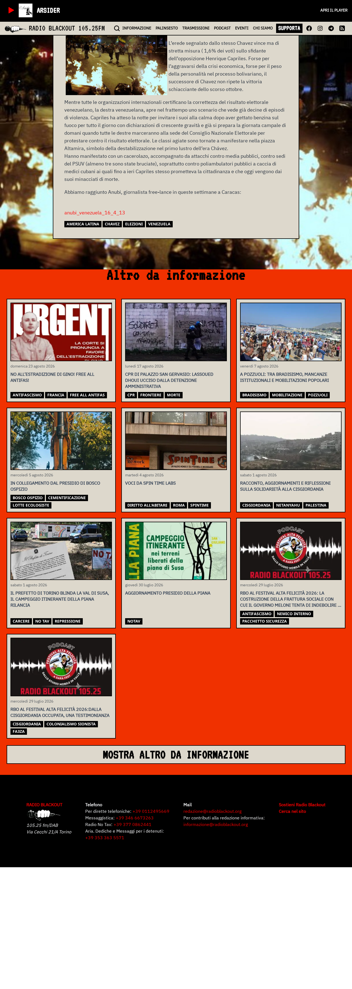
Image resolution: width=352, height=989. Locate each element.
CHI (263, 28)
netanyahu (288, 505)
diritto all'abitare (147, 505)
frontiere (150, 394)
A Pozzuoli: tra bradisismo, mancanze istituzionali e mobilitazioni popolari (284, 377)
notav (133, 621)
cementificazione (67, 497)
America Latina (83, 223)
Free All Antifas (87, 394)
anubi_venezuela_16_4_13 (94, 212)
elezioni (134, 223)
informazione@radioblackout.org (215, 824)
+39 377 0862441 (133, 824)
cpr (131, 394)
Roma (179, 505)
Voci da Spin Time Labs (150, 483)
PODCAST (222, 28)
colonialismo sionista (71, 723)
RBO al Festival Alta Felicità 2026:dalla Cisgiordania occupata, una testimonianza (59, 712)
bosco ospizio (28, 497)
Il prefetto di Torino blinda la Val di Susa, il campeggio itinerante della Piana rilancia (59, 599)
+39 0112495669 (151, 811)
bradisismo (254, 394)
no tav (42, 621)
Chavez (112, 223)
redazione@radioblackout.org (212, 811)
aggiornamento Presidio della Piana (167, 593)
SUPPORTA (289, 28)
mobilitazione (287, 394)
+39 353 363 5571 (104, 837)
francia (55, 394)
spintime (199, 505)
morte (173, 394)
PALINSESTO (167, 28)
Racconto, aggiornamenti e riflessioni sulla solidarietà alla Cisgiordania (285, 486)
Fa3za (19, 731)
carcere (21, 621)
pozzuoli (318, 394)
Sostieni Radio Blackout (302, 804)
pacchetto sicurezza (264, 621)
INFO (136, 28)
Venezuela (159, 223)
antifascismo (27, 394)
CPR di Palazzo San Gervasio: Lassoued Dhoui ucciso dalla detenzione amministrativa (169, 380)
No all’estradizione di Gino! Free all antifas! (52, 377)
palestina (316, 505)
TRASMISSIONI (196, 28)
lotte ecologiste (31, 505)
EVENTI (242, 28)
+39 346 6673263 (135, 818)
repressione (68, 621)
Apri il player (334, 10)
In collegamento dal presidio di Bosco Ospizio (55, 486)
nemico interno (294, 613)
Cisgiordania (256, 505)
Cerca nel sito (292, 811)
